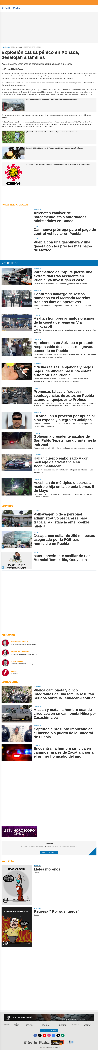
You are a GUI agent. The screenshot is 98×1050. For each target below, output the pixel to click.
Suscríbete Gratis (49, 852)
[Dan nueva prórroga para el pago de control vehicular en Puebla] (17, 230)
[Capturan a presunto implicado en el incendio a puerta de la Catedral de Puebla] (17, 733)
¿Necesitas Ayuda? (49, 1030)
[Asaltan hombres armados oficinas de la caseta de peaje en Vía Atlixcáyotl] (17, 325)
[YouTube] (44, 1035)
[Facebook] (35, 1035)
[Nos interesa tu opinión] (49, 1017)
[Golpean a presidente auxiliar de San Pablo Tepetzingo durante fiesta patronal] (17, 442)
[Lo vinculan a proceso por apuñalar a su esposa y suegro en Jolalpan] (17, 421)
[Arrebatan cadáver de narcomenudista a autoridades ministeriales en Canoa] (17, 216)
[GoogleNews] (53, 1035)
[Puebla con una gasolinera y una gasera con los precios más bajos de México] (17, 245)
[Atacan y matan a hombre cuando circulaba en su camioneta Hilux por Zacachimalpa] (17, 713)
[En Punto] (5, 672)
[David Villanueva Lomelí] (5, 643)
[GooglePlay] (63, 1035)
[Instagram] (49, 1035)
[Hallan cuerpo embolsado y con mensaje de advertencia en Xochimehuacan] (17, 465)
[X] (40, 1035)
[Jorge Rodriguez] (5, 663)
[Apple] (58, 1035)
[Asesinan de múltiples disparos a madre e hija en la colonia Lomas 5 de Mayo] (17, 489)
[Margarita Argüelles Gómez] (5, 653)
